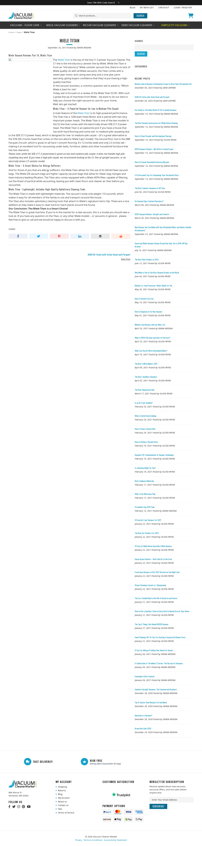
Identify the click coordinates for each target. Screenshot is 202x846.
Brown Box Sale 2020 (143, 728)
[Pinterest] (23, 806)
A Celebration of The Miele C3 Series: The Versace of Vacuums (159, 663)
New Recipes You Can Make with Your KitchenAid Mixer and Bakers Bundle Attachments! (163, 229)
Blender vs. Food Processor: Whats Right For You (153, 285)
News (19, 32)
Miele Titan (64, 59)
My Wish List (147, 7)
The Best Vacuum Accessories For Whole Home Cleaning (156, 122)
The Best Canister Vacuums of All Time (150, 188)
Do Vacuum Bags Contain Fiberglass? (149, 201)
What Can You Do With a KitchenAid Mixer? (151, 350)
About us (62, 801)
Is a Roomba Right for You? (145, 467)
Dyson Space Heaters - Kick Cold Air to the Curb (153, 559)
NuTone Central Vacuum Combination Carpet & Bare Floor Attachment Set (163, 83)
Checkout (163, 7)
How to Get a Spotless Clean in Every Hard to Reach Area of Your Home (162, 611)
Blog (132, 7)
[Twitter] (14, 806)
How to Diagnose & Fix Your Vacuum (148, 311)
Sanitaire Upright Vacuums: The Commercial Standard (156, 689)
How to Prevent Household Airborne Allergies (152, 162)
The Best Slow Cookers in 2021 (147, 259)
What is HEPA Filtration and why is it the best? (152, 337)
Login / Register (183, 7)
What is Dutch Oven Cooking (145, 415)
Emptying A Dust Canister (145, 676)
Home (11, 32)
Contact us (62, 805)
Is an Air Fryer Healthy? (144, 402)
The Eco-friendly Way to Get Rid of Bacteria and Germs (156, 598)
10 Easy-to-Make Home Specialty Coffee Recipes (153, 546)
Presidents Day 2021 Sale (144, 506)
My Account (63, 797)
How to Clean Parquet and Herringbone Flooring (153, 136)
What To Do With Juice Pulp (145, 493)
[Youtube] (29, 806)
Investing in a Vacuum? (143, 715)
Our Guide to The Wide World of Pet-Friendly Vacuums (155, 109)
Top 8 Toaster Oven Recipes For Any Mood (151, 702)
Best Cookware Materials (144, 480)
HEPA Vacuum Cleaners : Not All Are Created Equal (154, 149)
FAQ (59, 809)
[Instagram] (18, 806)
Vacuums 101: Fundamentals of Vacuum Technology (154, 454)
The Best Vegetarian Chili (144, 389)
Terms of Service (65, 812)
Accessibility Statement (115, 840)
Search (140, 15)
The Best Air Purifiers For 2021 (147, 533)
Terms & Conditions (93, 840)
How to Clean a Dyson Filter (145, 428)
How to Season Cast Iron (144, 298)
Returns (61, 790)
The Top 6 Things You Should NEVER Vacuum (151, 624)
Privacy (78, 840)
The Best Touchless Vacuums (146, 376)
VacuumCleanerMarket (21, 15)
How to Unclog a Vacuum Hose (146, 441)
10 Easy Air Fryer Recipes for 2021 (148, 520)
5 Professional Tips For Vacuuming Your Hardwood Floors (157, 175)
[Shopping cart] (190, 15)
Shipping (62, 786)
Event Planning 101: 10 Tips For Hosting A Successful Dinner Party (160, 637)
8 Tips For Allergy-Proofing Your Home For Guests (154, 650)
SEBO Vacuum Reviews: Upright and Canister (152, 214)
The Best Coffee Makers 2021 (146, 363)
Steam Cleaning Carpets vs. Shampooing (150, 585)
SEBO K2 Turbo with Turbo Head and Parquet (152, 96)
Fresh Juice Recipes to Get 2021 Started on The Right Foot (157, 572)
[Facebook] (9, 806)
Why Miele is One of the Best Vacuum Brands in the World (157, 272)
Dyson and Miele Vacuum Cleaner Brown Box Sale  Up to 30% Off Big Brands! (161, 245)
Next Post (125, 259)
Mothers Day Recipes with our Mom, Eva (150, 324)
